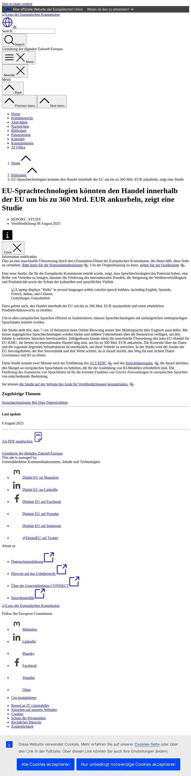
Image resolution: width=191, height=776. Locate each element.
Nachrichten (20, 126)
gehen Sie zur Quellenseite (159, 265)
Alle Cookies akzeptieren (45, 764)
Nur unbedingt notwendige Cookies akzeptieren (128, 764)
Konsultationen (22, 143)
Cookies (17, 714)
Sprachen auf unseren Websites (34, 710)
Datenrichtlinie (57, 402)
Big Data (38, 402)
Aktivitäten (19, 122)
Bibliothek (19, 131)
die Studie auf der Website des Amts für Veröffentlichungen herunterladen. (73, 384)
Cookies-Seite (147, 744)
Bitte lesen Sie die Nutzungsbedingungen (52, 265)
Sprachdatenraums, (139, 363)
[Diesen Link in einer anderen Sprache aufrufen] (86, 265)
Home (15, 114)
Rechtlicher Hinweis (26, 722)
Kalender (18, 139)
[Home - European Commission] (31, 14)
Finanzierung (21, 135)
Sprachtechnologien (16, 402)
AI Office (18, 147)
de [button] (15, 27)
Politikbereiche (22, 118)
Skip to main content (17, 4)
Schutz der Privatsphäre (28, 718)
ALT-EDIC (98, 363)
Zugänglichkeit (22, 726)
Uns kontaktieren (23, 698)
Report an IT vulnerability (30, 706)
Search (7, 31)
